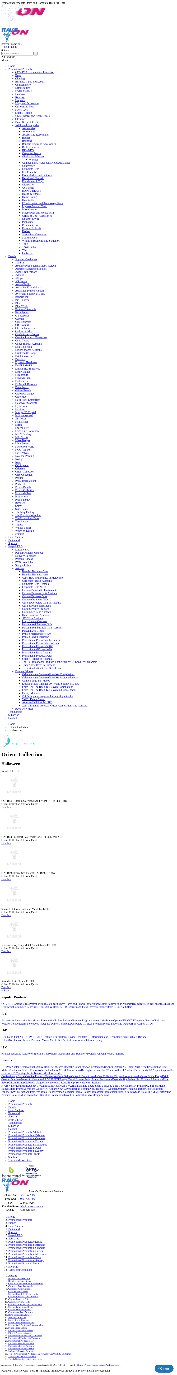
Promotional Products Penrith (24, 1153)
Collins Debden (23, 331)
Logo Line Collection (27, 431)
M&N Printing (23, 434)
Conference (28, 165)
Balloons (27, 140)
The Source (21, 521)
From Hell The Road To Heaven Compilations (47, 686)
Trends (19, 524)
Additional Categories (27, 125)
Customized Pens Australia (36, 611)
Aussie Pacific (23, 284)
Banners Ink (22, 296)
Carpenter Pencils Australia (37, 580)
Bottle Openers (30, 147)
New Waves (22, 452)
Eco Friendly (29, 172)
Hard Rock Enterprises (27, 399)
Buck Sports (22, 312)
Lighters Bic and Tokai (34, 206)
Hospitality (28, 200)
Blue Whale (21, 306)
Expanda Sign (23, 377)
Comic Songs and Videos (36, 680)
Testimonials (15, 711)
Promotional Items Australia (37, 652)
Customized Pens (24, 106)
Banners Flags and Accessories (39, 143)
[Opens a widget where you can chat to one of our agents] (164, 1369)
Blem (18, 303)
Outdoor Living (30, 218)
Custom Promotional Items (36, 605)
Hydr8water (21, 406)
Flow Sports (22, 387)
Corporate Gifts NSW (34, 586)
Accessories (28, 128)
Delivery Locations (25, 555)
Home (11, 65)
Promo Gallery (23, 493)
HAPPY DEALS (31, 190)
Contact (12, 718)
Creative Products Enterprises (31, 337)
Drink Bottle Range (26, 353)
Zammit (19, 533)
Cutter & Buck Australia (28, 343)
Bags (18, 75)
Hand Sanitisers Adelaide (36, 615)
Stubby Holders (23, 112)
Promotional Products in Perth (24, 1147)
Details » (6, 807)
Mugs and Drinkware (27, 103)
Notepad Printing (24, 455)
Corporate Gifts (30, 168)
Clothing (20, 78)
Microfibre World (24, 446)
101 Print (20, 262)
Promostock (21, 496)
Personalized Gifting (33, 630)
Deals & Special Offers (27, 122)
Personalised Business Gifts (37, 624)
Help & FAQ (15, 546)
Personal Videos (24, 558)
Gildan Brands (23, 390)
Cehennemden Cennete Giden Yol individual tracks (50, 677)
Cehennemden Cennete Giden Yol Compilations (48, 674)
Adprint (19, 275)
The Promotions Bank (27, 518)
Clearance (20, 119)
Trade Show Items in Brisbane (38, 664)
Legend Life (22, 427)
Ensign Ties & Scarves (27, 368)
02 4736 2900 (27, 1195)
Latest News (22, 549)
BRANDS (28, 150)
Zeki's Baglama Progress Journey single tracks (47, 696)
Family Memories (31, 693)
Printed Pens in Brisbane (35, 636)
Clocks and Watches (33, 156)
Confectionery (23, 84)
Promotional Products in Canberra (26, 1138)
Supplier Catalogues (26, 259)
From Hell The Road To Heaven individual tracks (49, 689)
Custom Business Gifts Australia (39, 593)
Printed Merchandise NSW (37, 633)
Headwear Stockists (26, 402)
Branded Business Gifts (35, 571)
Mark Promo (22, 443)
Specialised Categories (34, 234)
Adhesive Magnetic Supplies (30, 268)
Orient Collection (24, 471)
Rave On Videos (24, 708)
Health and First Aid (33, 178)
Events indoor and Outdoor (37, 175)
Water (25, 250)
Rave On (20, 502)
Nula (18, 462)
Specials (12, 543)
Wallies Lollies (23, 527)
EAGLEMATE (23, 365)
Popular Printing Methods (29, 552)
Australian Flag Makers (28, 287)
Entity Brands (22, 371)
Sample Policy (23, 565)
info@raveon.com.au (31, 1206)
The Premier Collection (28, 515)
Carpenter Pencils (31, 153)
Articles (19, 568)
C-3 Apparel (22, 315)
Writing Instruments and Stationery (41, 240)
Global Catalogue (24, 393)
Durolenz (20, 359)
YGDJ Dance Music (33, 699)
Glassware (28, 184)
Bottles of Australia (25, 309)
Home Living (29, 197)
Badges (26, 137)
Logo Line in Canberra (34, 621)
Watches (33, 159)
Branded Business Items (35, 574)
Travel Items (29, 246)
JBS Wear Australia (32, 618)
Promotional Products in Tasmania (40, 643)
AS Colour (21, 281)
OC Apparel (22, 465)
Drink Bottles (22, 87)
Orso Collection (23, 474)
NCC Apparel (22, 449)
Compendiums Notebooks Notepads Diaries (46, 162)
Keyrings (20, 97)
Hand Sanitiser (16, 537)
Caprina (19, 318)
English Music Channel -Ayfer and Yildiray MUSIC (50, 683)
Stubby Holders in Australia (37, 658)
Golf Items (28, 187)
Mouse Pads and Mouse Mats (38, 212)
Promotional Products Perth (37, 655)
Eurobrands (21, 374)
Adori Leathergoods (26, 271)
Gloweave (20, 396)
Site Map (13, 1157)
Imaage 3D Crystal (25, 412)
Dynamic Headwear (26, 362)
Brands (12, 256)
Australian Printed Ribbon (29, 290)
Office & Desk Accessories (37, 215)
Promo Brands (23, 487)
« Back (5, 990)
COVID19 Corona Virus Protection (34, 72)
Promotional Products (20, 69)
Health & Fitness (31, 193)
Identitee (20, 409)
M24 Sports (21, 437)
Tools (25, 243)
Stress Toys (21, 109)
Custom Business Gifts (34, 596)
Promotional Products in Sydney (26, 1150)
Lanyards (20, 100)
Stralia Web (82, 1365)
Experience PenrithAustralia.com (103, 1365)
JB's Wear (20, 418)
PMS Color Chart (24, 562)
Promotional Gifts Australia (37, 649)
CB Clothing (22, 324)
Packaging (28, 221)
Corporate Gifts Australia (35, 583)
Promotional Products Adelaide (25, 1132)
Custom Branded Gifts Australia (39, 590)
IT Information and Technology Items (42, 203)
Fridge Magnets (23, 90)
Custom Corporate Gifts (35, 599)
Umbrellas (27, 253)
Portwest (20, 484)
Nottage (19, 459)
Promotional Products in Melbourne (41, 640)
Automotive (28, 131)
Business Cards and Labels (30, 81)
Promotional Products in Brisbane (26, 1135)
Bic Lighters (22, 299)
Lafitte (18, 424)
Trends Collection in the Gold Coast (41, 668)
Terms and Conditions (20, 1160)
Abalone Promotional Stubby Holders (35, 265)
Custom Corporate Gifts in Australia (41, 602)
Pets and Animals (31, 228)
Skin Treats (21, 509)
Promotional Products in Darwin (26, 1141)
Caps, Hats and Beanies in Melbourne (42, 577)
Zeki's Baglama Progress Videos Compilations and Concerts (55, 705)
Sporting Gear (30, 237)
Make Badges (22, 440)
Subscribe (13, 714)
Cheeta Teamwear (25, 328)
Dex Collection (23, 346)
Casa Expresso (23, 321)
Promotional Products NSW (37, 646)
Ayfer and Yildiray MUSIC (30, 293)
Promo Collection (24, 490)
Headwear (20, 94)
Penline (19, 477)
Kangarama (21, 421)
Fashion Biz (21, 381)
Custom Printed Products (35, 608)
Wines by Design (24, 530)
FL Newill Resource (26, 384)
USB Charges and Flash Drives (32, 115)
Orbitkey (20, 468)
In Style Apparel (24, 415)
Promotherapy (23, 499)
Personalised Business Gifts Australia (42, 627)
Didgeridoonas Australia (28, 349)
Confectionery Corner (27, 334)
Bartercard (14, 540)
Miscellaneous (30, 209)
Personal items (30, 225)
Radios (26, 231)
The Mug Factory (24, 512)
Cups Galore (22, 340)
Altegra (19, 278)
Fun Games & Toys (33, 181)
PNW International (25, 480)
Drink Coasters (23, 356)
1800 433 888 (9, 47)
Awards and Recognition (35, 134)
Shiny (18, 505)
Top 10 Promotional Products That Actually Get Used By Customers (59, 661)
